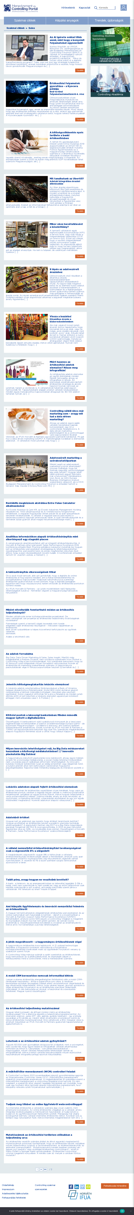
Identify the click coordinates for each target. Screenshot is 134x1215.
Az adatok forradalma (19, 654)
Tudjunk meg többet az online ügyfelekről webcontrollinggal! (44, 1104)
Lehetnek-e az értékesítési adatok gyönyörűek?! (36, 1041)
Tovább (80, 70)
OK (122, 1211)
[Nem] (130, 1211)
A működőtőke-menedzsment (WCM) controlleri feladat (40, 1072)
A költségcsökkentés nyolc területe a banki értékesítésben (66, 135)
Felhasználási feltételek (14, 1198)
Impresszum (8, 1189)
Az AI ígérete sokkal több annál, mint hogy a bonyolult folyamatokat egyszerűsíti (67, 40)
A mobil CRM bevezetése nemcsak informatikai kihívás (39, 976)
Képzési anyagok (67, 20)
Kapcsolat (84, 8)
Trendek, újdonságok (109, 20)
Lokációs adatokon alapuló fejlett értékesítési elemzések (42, 787)
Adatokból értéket (17, 817)
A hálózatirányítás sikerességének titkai (31, 572)
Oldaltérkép (8, 1185)
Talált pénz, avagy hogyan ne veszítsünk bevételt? (37, 880)
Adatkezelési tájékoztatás (15, 1194)
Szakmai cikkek (24, 20)
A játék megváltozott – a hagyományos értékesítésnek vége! (44, 942)
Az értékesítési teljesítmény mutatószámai (32, 1008)
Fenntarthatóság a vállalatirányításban (110, 60)
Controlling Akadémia (110, 94)
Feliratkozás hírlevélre (115, 1186)
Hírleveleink (68, 8)
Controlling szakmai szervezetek (45, 1187)
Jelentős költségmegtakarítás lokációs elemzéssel (37, 684)
